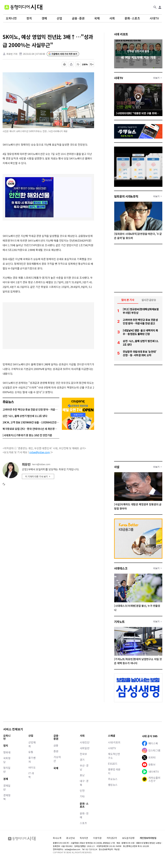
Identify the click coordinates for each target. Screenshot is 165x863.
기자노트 (119, 621)
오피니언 (11, 18)
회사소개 (57, 838)
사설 (116, 467)
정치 (29, 18)
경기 (82, 760)
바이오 (32, 767)
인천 (82, 790)
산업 (59, 18)
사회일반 (84, 748)
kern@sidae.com (41, 464)
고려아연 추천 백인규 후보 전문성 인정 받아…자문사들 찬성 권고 (31, 409)
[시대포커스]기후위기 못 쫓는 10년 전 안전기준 (27, 435)
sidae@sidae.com (39, 452)
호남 (82, 775)
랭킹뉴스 (112, 785)
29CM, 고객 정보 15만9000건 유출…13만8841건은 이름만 (31, 422)
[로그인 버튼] (160, 7)
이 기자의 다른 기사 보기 (36, 476)
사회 (112, 18)
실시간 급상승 (148, 300)
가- (78, 64)
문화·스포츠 (132, 18)
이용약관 (97, 838)
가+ (92, 64)
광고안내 (70, 838)
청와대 (6, 752)
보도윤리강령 (128, 838)
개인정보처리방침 (148, 838)
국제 (97, 18)
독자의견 (84, 838)
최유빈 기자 (11, 53)
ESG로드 (112, 763)
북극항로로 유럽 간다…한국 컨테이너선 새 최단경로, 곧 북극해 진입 (31, 429)
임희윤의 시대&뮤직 (126, 196)
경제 (44, 18)
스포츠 (83, 823)
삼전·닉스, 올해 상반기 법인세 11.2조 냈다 (25, 416)
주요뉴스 (112, 779)
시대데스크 (120, 568)
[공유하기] (71, 64)
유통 (30, 752)
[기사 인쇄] (64, 64)
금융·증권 (78, 18)
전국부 (83, 754)
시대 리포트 (121, 34)
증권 (55, 751)
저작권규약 (112, 838)
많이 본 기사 (127, 300)
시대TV (154, 18)
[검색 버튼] (155, 7)
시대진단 (84, 742)
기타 (82, 796)
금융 (55, 745)
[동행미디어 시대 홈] (23, 7)
